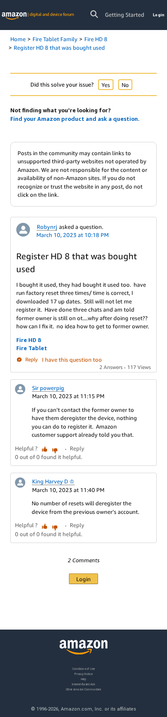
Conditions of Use (83, 668)
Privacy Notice (83, 673)
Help (83, 679)
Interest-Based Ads (83, 684)
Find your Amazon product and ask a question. (75, 118)
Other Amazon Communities (83, 689)
